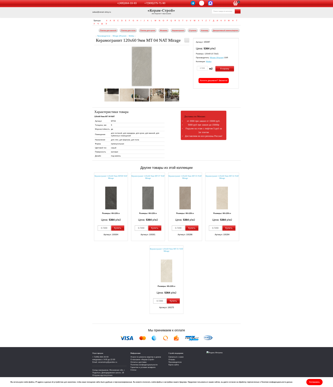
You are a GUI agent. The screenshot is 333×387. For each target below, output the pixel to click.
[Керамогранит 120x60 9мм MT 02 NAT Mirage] (222, 198)
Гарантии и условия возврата (142, 367)
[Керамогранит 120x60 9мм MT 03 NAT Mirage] (185, 198)
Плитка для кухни (147, 30)
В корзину (224, 69)
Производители (103, 36)
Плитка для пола (128, 30)
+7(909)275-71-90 (154, 3)
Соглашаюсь (314, 382)
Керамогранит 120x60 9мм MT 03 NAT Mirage (185, 177)
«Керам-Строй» (161, 10)
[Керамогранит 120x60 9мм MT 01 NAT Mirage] (166, 271)
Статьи (133, 370)
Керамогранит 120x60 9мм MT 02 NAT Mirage (222, 177)
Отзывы (171, 359)
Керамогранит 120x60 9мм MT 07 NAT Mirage (148, 177)
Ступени (192, 30)
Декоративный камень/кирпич (225, 30)
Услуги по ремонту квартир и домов (145, 357)
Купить (117, 228)
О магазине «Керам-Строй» (142, 359)
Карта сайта (173, 365)
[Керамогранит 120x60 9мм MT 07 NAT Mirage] (148, 198)
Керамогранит (178, 30)
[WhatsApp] (201, 3)
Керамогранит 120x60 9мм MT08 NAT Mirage (111, 177)
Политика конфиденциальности (144, 365)
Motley (131, 36)
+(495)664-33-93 (127, 3)
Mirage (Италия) (119, 36)
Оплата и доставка (138, 362)
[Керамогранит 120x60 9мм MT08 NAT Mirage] (111, 198)
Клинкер (204, 30)
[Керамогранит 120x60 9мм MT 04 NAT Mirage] (142, 66)
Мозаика (163, 30)
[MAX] (210, 3)
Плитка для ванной (108, 30)
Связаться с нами (176, 357)
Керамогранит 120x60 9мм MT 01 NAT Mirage (166, 250)
